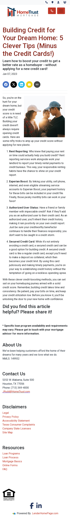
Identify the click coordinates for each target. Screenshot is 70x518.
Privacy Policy (10, 416)
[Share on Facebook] (6, 84)
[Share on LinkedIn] (21, 84)
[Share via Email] (29, 84)
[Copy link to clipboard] (37, 84)
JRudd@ (7, 391)
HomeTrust (18, 391)
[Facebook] (32, 506)
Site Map (7, 432)
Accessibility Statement (16, 420)
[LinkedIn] (39, 506)
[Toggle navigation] (61, 11)
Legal (5, 412)
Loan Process (10, 457)
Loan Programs (11, 453)
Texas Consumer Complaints (18, 424)
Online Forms (10, 465)
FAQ (4, 469)
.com (27, 391)
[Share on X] (13, 84)
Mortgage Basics (12, 461)
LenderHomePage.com (45, 513)
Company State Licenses (16, 428)
